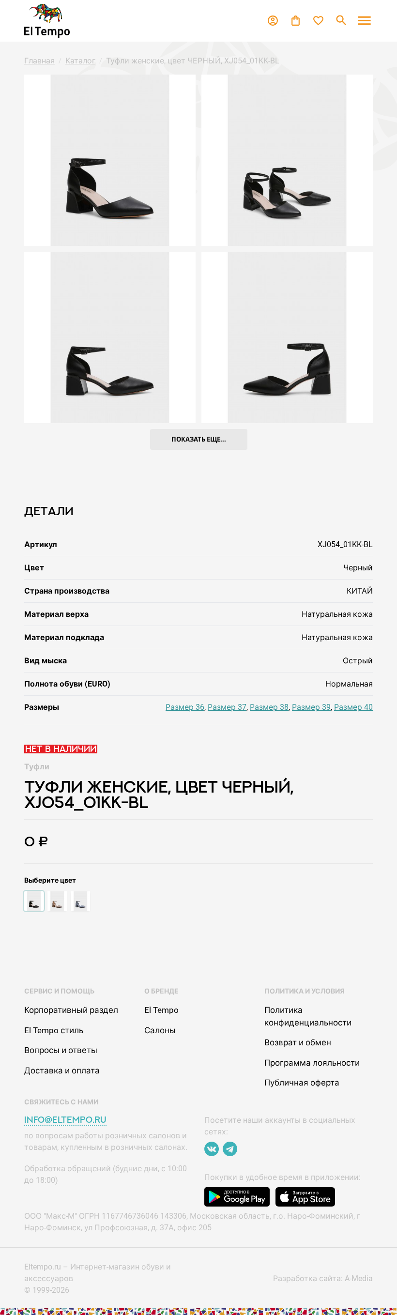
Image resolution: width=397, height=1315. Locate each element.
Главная (39, 60)
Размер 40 (353, 707)
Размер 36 (185, 707)
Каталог (80, 60)
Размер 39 (311, 707)
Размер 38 (269, 707)
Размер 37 (227, 707)
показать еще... (198, 439)
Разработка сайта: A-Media (323, 1278)
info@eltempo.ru (65, 1119)
